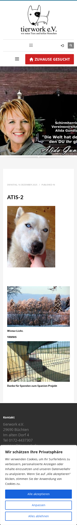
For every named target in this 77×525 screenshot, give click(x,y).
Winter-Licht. (15, 331)
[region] (38, 485)
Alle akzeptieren (39, 494)
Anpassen (38, 505)
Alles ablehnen (38, 516)
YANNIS (12, 337)
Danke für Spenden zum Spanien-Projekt (32, 386)
